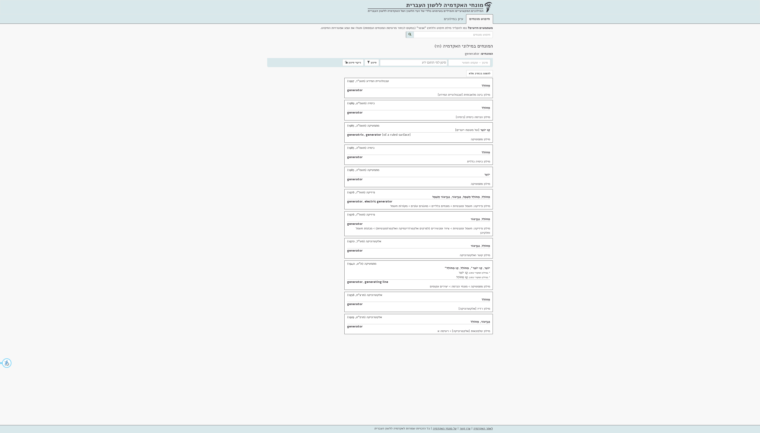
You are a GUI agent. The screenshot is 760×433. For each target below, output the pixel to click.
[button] (6, 363)
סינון (373, 62)
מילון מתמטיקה (480, 139)
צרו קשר (465, 428)
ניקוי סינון (354, 62)
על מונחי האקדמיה (445, 428)
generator (355, 90)
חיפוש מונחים (479, 18)
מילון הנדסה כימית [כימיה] (473, 117)
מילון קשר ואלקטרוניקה (475, 255)
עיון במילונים (453, 18)
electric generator (378, 201)
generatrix (355, 135)
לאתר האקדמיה (483, 428)
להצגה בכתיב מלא (479, 73)
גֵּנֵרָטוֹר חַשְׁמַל (441, 197)
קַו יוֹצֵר (485, 130)
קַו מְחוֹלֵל (452, 268)
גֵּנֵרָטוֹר (456, 197)
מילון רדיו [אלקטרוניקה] (474, 308)
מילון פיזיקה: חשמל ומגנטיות (471, 206)
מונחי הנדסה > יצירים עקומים (448, 286)
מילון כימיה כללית (478, 161)
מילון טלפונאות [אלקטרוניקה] (471, 331)
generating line (376, 282)
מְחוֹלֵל (486, 85)
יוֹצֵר (487, 174)
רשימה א (443, 331)
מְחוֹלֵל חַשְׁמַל (471, 197)
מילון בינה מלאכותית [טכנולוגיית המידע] (464, 95)
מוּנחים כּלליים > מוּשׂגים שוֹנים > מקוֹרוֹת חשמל (419, 206)
